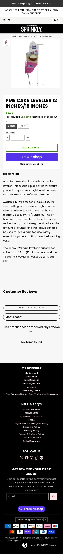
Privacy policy (14, 540)
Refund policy (50, 538)
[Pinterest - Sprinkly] (41, 458)
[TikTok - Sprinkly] (36, 458)
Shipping (26, 116)
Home (13, 36)
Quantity (10, 133)
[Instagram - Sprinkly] (31, 458)
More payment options (31, 164)
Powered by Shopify (32, 538)
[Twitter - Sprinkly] (22, 458)
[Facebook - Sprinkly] (27, 458)
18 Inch (23, 126)
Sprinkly (17, 538)
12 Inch (11, 126)
